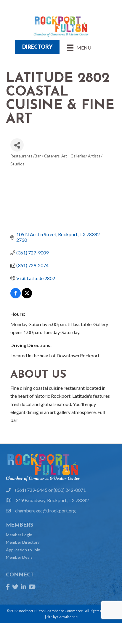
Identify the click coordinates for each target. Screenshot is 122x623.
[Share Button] (17, 145)
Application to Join (23, 549)
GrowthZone (67, 616)
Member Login (19, 534)
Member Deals (19, 557)
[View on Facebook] (15, 296)
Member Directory (23, 542)
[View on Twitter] (27, 296)
